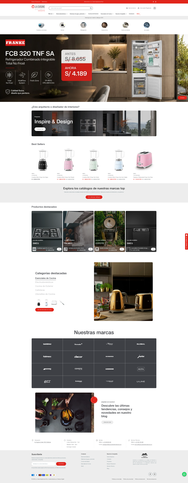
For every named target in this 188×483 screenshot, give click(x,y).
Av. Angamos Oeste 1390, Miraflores (43, 442)
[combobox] (71, 8)
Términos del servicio (151, 479)
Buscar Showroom (36, 1)
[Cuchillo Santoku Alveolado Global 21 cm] (62, 302)
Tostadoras (136, 175)
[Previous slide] (87, 99)
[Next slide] (100, 99)
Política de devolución (140, 479)
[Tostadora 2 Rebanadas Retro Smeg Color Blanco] (54, 302)
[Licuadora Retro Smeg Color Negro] (43, 159)
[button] (186, 241)
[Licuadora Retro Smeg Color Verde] (94, 159)
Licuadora (34, 175)
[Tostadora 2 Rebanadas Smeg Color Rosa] (144, 159)
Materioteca (44, 1)
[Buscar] (91, 8)
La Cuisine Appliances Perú (41, 479)
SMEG (33, 173)
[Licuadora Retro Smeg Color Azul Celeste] (119, 159)
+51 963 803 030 (107, 442)
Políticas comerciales (116, 479)
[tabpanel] (61, 305)
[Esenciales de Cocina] (123, 291)
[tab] (45, 278)
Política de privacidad (128, 479)
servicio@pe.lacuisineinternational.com (143, 444)
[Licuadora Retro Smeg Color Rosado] (68, 159)
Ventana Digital (60, 479)
